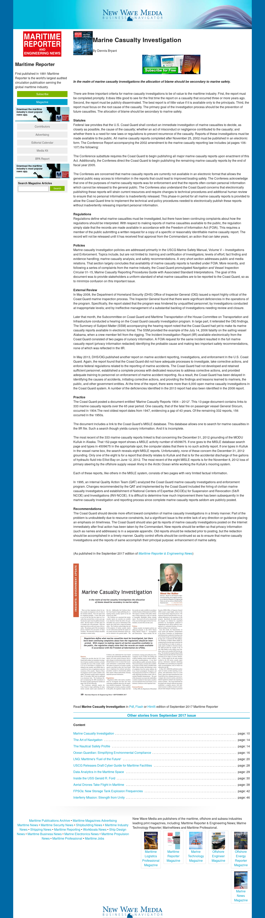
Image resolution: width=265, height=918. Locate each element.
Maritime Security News (57, 825)
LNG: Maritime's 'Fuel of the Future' (97, 759)
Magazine (42, 102)
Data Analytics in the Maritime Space (98, 771)
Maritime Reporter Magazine (173, 856)
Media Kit (42, 150)
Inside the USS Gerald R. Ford (94, 778)
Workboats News (95, 829)
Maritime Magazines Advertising (95, 820)
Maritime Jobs (94, 838)
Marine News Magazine (241, 895)
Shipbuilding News (89, 825)
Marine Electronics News (81, 834)
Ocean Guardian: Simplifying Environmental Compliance (112, 752)
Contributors (42, 126)
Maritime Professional (67, 838)
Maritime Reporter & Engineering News (165, 553)
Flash (139, 706)
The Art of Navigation (87, 739)
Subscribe (42, 94)
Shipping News (40, 829)
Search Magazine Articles (35, 183)
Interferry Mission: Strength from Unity (99, 797)
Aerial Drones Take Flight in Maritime (98, 784)
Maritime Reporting (67, 829)
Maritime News (27, 825)
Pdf (131, 706)
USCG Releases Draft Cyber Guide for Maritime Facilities (112, 765)
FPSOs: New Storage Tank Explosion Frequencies (108, 791)
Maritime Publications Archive (49, 820)
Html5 (151, 706)
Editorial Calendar (42, 142)
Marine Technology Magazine (196, 856)
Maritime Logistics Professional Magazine (150, 858)
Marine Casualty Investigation (93, 733)
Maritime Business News (45, 834)
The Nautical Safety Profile (91, 746)
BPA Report (42, 159)
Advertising (42, 134)
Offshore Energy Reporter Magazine (241, 858)
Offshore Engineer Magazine (218, 856)
